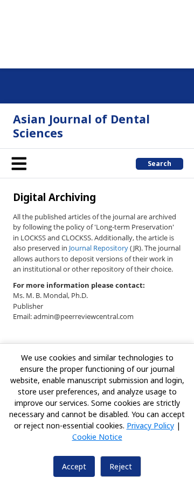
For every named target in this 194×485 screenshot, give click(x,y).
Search (159, 163)
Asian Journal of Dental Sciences (81, 126)
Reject (120, 466)
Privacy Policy (150, 425)
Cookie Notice (97, 437)
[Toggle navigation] (18, 163)
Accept (74, 466)
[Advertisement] (97, 32)
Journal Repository (98, 248)
